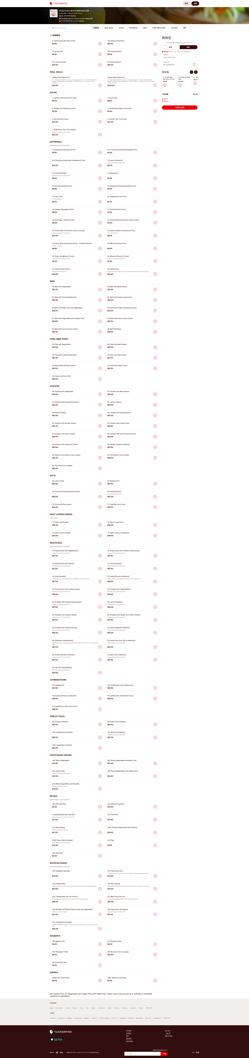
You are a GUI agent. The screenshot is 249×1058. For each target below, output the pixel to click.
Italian (141, 1008)
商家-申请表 (168, 1036)
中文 (197, 1052)
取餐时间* (166, 55)
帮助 (127, 1036)
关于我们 (129, 1031)
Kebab (109, 1008)
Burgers (75, 1008)
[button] (90, 11)
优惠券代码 (166, 62)
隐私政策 (129, 1039)
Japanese (133, 1008)
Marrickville (139, 1018)
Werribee (130, 1018)
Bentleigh (122, 1018)
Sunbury (94, 1018)
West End (114, 1018)
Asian (51, 1008)
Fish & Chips (59, 1008)
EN (193, 1053)
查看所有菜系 (149, 1008)
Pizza (81, 1008)
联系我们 (129, 1033)
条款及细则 (129, 1041)
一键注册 (167, 1033)
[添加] (164, 85)
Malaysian (125, 1008)
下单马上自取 (179, 107)
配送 (170, 47)
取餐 (188, 47)
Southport (53, 1018)
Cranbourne (157, 1018)
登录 (186, 3)
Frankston (61, 1018)
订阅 (164, 1054)
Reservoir (148, 1018)
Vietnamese (101, 1008)
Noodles (116, 1008)
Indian (93, 1008)
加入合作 (167, 1031)
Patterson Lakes (104, 1018)
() (73, 16)
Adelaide (86, 1018)
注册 (195, 3)
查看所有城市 (166, 1018)
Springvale (78, 1018)
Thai (87, 1008)
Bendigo (69, 1018)
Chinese (67, 1008)
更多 (184, 28)
